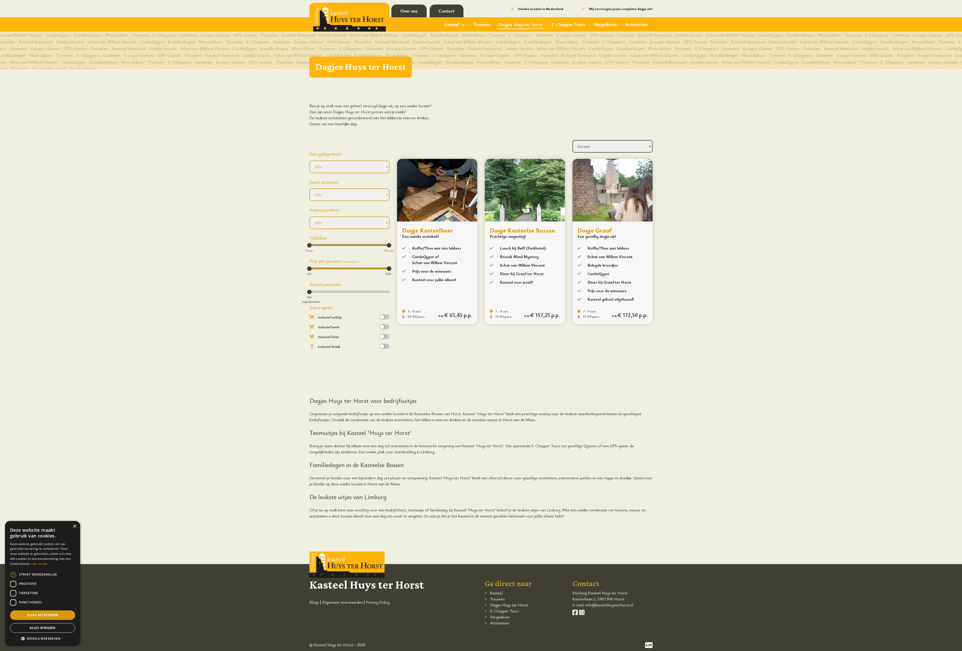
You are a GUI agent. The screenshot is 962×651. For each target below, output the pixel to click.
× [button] (74, 526)
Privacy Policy (378, 602)
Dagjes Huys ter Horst (521, 24)
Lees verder (39, 564)
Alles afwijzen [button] (43, 628)
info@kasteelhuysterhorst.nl (609, 605)
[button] (42, 638)
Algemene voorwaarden (342, 602)
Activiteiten (636, 24)
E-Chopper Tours (568, 24)
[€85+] (389, 268)
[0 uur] (309, 245)
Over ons (409, 11)
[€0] (309, 268)
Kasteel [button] (451, 24)
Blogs (314, 602)
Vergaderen (605, 24)
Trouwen (481, 24)
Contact (446, 11)
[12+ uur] (389, 245)
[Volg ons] (575, 612)
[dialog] (42, 583)
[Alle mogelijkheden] (309, 292)
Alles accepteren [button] (42, 615)
